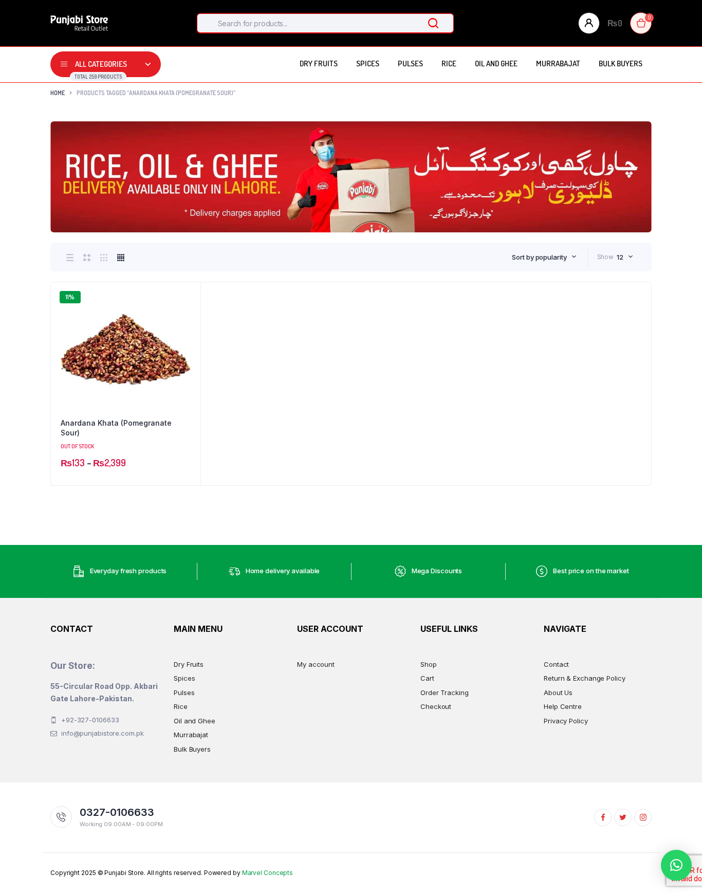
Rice (448, 63)
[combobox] (544, 257)
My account (316, 664)
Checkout (435, 706)
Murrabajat (558, 63)
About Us (558, 692)
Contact (556, 664)
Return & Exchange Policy (584, 678)
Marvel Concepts (267, 873)
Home (57, 93)
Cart (427, 678)
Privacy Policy (566, 721)
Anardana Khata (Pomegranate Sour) (116, 428)
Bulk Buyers (620, 63)
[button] (187, 323)
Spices (367, 63)
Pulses (410, 63)
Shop (428, 664)
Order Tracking (444, 692)
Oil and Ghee (496, 63)
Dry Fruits (319, 63)
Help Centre (563, 706)
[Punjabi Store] (79, 23)
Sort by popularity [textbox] (539, 257)
